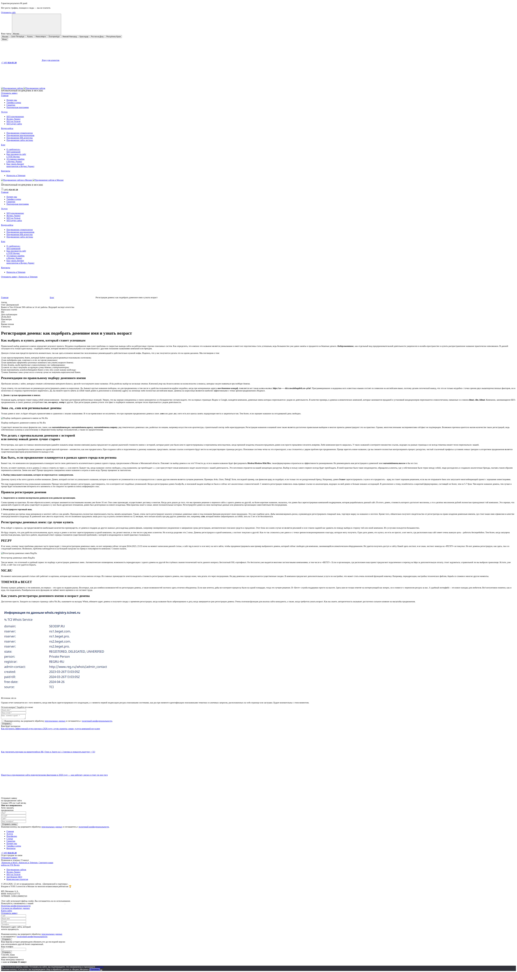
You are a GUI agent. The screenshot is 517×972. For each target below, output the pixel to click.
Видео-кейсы (7, 128)
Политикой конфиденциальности (49, 903)
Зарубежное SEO (14, 877)
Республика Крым (113, 37)
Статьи (9, 838)
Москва (5, 37)
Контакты (5, 171)
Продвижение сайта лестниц (19, 140)
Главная (4, 95)
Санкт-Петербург (18, 37)
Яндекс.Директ (13, 119)
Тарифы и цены (13, 102)
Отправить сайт (8, 12)
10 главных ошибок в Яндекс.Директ (15, 160)
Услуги (4, 112)
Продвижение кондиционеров (20, 135)
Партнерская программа (17, 107)
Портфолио (11, 836)
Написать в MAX (9, 862)
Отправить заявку (9, 93)
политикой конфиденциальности (97, 721)
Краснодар (84, 37)
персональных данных (55, 721)
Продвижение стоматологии (19, 133)
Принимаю (95, 969)
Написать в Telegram (15, 175)
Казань (30, 37)
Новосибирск (41, 37)
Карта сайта (6, 911)
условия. (100, 967)
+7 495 (9, 63)
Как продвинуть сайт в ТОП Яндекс (16, 155)
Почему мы (11, 100)
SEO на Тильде (13, 121)
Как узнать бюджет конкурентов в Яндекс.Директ (20, 165)
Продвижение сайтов (16, 869)
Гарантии (10, 105)
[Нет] (101, 970)
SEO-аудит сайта (14, 124)
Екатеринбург (54, 37)
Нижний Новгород (69, 37)
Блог (3, 145)
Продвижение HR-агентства (19, 138)
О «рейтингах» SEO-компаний (13, 150)
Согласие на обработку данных (15, 908)
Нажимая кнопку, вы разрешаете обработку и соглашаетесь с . (58, 721)
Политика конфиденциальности (16, 906)
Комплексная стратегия (17, 879)
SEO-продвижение (15, 116)
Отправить (6, 939)
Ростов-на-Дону (97, 37)
